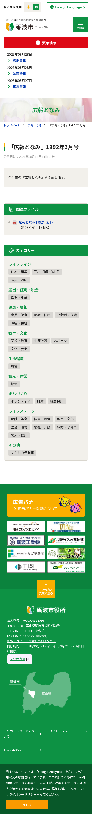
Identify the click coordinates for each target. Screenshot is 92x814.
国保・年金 (19, 297)
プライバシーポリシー (21, 794)
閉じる (27, 804)
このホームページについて (19, 733)
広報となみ (35, 125)
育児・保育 (19, 314)
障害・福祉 (19, 323)
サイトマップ (58, 731)
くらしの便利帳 (22, 452)
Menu (80, 24)
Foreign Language (68, 7)
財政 (40, 401)
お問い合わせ (13, 750)
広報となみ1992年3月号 (37, 222)
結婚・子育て (67, 427)
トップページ (12, 125)
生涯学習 (40, 340)
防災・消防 (19, 279)
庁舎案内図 (17, 659)
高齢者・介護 (67, 314)
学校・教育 (19, 340)
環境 (14, 366)
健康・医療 (42, 418)
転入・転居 (19, 435)
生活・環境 (19, 427)
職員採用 (56, 401)
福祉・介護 (42, 427)
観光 (14, 383)
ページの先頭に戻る (46, 591)
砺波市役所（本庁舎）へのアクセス (31, 641)
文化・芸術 (19, 348)
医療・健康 (42, 314)
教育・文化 (65, 418)
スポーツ (60, 340)
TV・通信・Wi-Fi (46, 271)
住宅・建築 (19, 271)
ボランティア (20, 401)
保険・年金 (19, 418)
